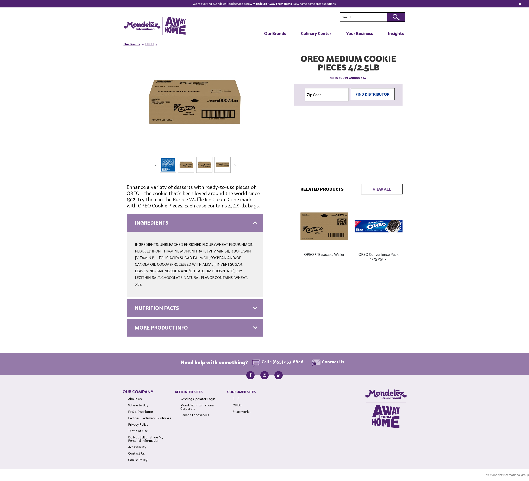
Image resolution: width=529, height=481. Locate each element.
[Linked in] (278, 375)
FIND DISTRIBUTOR (373, 94)
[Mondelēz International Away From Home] (155, 26)
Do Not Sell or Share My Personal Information (145, 439)
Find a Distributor (140, 412)
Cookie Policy (137, 460)
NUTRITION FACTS (157, 308)
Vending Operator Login (197, 399)
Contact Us (333, 362)
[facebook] (250, 375)
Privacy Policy (138, 424)
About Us (135, 399)
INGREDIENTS (151, 223)
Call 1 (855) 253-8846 (282, 362)
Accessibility (137, 447)
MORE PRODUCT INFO (161, 328)
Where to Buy (138, 405)
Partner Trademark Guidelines (149, 418)
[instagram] (264, 375)
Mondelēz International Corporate (197, 407)
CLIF (236, 399)
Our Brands (132, 44)
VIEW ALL (382, 189)
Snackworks (241, 412)
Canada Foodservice (194, 415)
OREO (149, 44)
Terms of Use (138, 431)
